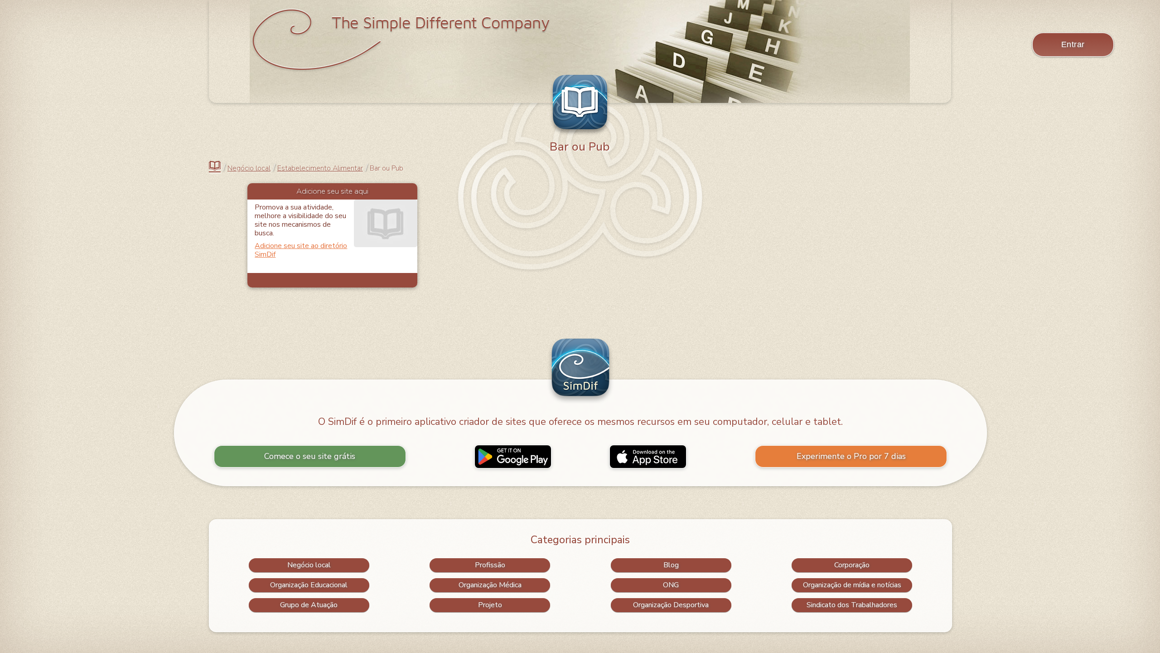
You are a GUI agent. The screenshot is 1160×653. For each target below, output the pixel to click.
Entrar (1073, 44)
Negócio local (249, 168)
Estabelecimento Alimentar (320, 168)
